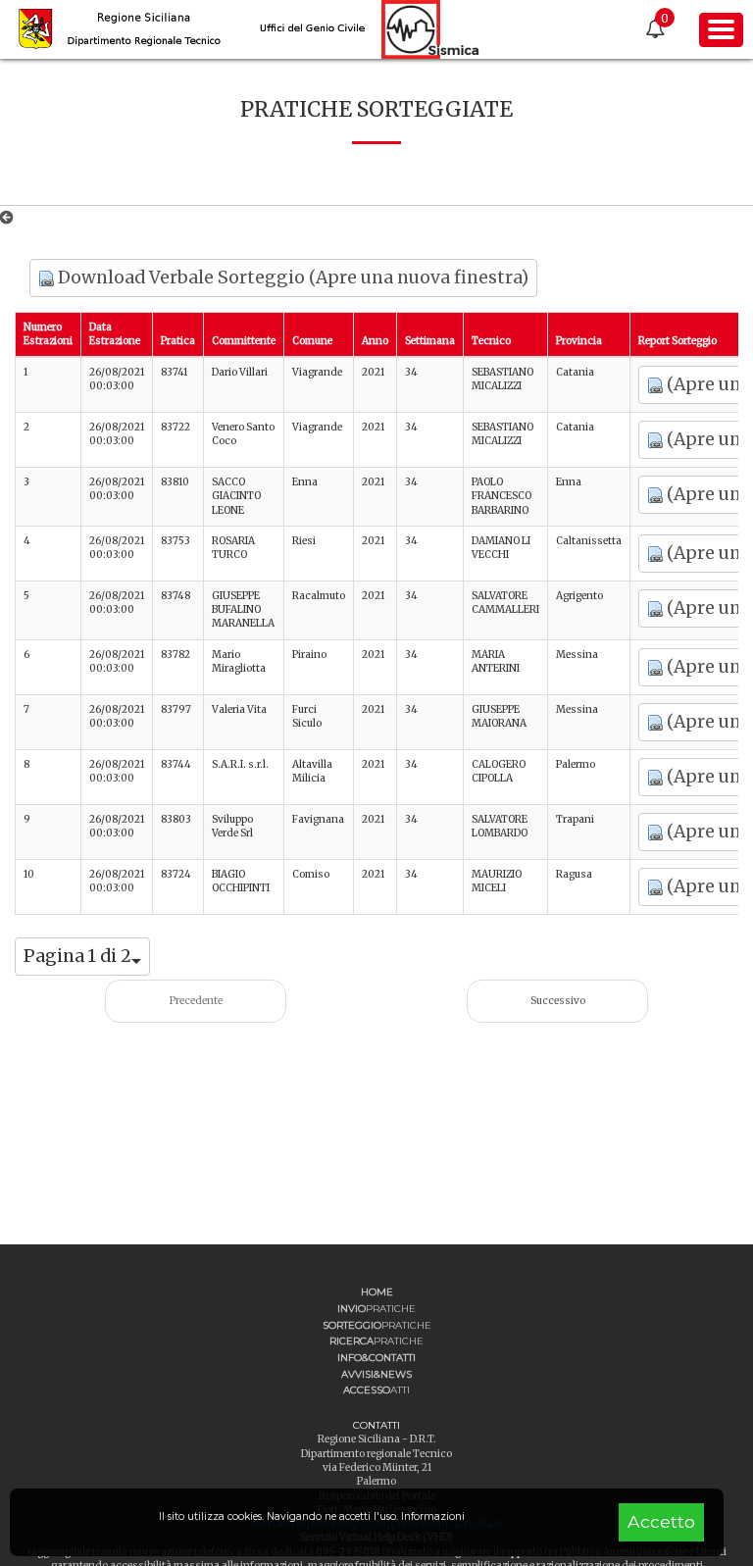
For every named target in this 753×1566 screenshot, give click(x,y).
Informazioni (433, 1516)
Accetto (661, 1521)
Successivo (557, 1000)
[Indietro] (10, 217)
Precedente (196, 1000)
